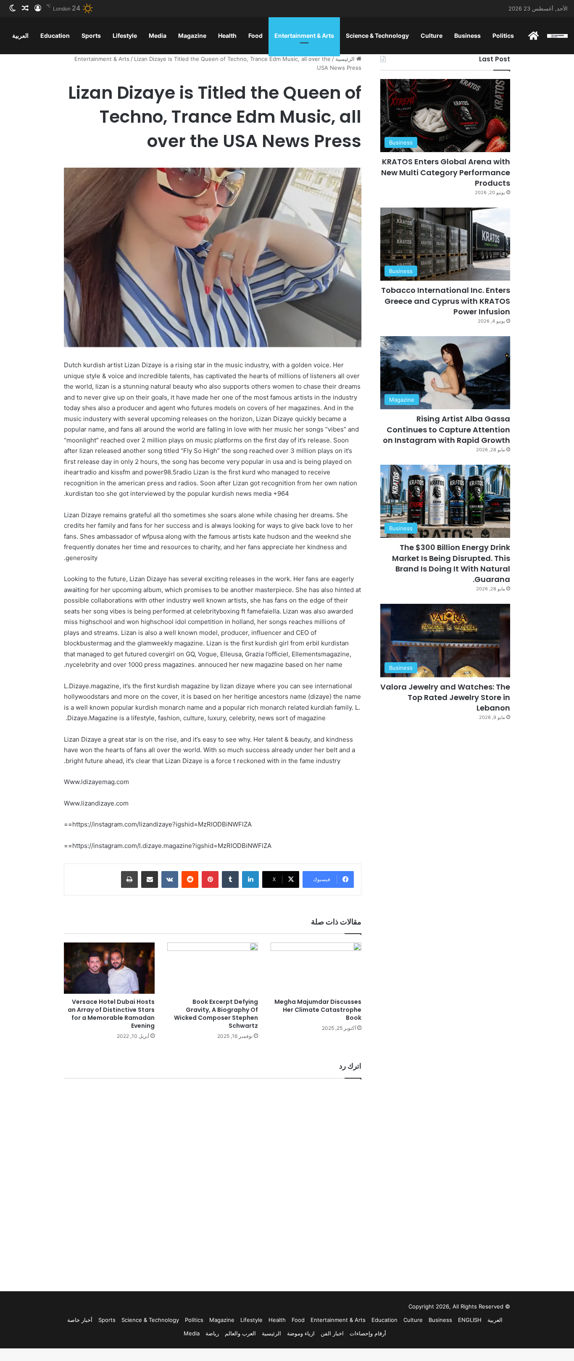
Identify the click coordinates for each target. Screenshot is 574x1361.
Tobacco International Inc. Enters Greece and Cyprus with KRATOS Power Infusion (445, 300)
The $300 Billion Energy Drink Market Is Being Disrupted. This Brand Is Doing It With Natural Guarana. (451, 563)
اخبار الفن (332, 1333)
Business (467, 35)
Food (255, 35)
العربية (20, 35)
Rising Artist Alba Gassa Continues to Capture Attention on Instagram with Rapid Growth (446, 429)
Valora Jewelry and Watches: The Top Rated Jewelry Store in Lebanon (445, 697)
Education (55, 35)
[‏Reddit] (190, 879)
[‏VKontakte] (169, 879)
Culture (431, 35)
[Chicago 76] (557, 35)
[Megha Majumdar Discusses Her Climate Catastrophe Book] (316, 968)
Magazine (192, 35)
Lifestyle (125, 35)
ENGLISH (470, 1319)
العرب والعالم (240, 1333)
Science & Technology (377, 35)
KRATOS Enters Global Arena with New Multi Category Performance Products (445, 172)
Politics (503, 35)
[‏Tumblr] (230, 879)
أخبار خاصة (79, 1319)
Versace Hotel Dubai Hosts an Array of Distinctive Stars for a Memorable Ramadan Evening (111, 1014)
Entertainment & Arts (304, 35)
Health (227, 35)
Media (157, 35)
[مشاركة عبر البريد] (149, 879)
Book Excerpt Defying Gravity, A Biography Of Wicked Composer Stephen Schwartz (216, 1014)
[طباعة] (129, 879)
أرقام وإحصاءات (368, 1333)
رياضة (212, 1333)
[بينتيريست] (210, 879)
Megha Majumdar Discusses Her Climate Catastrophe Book (317, 1010)
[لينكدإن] (250, 879)
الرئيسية (345, 58)
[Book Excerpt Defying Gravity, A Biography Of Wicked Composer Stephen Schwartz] (212, 968)
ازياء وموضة (301, 1333)
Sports (91, 35)
